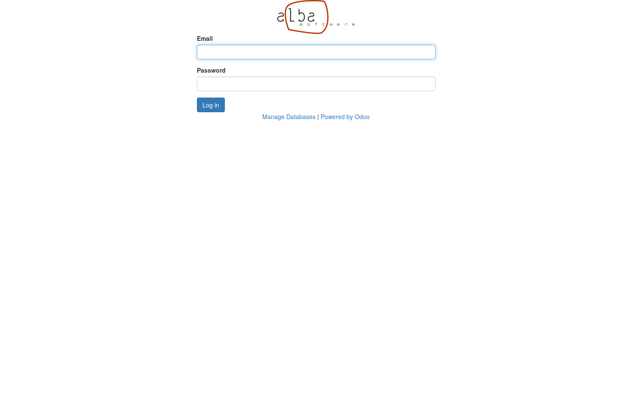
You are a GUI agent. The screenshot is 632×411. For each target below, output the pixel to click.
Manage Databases (289, 116)
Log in (210, 105)
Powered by (345, 116)
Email (205, 38)
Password (211, 70)
